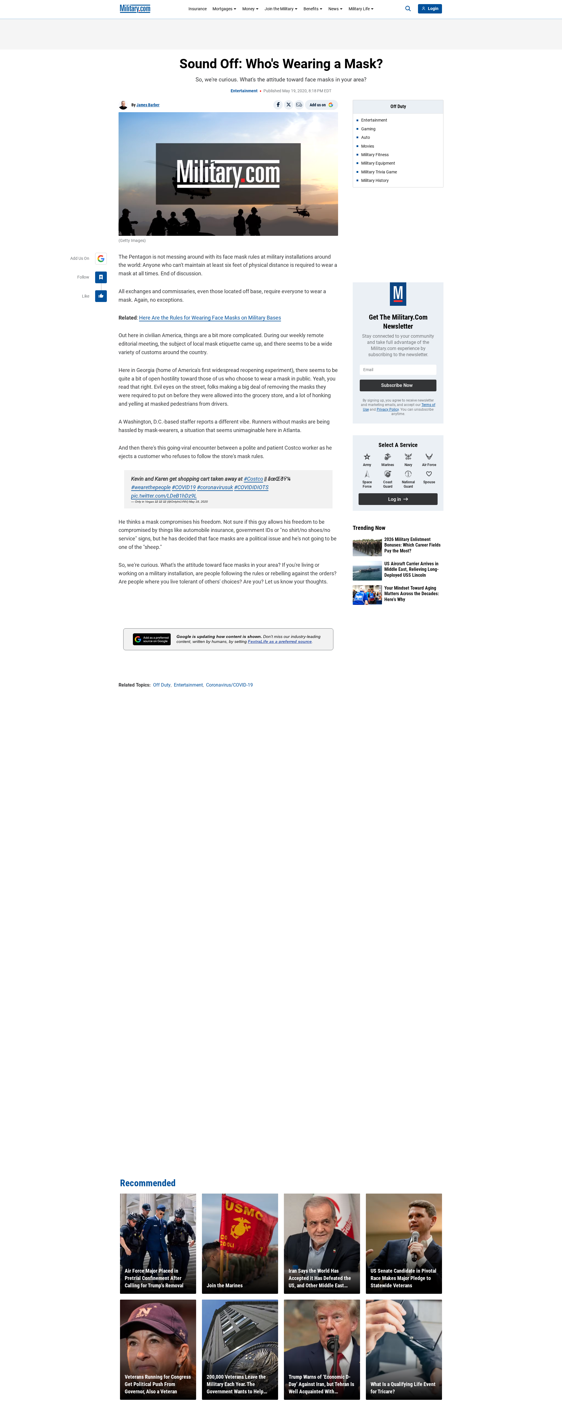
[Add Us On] (101, 258)
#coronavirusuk (215, 487)
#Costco (253, 479)
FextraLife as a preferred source (280, 641)
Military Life (359, 9)
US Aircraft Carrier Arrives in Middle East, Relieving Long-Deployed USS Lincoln (411, 569)
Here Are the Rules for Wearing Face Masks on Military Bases (210, 318)
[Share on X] (288, 105)
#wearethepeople (151, 487)
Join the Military (279, 9)
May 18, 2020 (198, 501)
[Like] (101, 296)
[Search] (408, 8)
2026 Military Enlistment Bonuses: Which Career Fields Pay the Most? (412, 545)
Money (248, 9)
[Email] (299, 105)
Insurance (198, 9)
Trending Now (369, 528)
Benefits (311, 9)
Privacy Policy (388, 409)
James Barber (148, 105)
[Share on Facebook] (278, 105)
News (333, 9)
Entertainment (244, 91)
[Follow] (101, 277)
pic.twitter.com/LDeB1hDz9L (164, 496)
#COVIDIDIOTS (251, 487)
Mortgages (222, 9)
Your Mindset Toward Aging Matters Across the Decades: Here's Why (411, 593)
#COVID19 (184, 487)
